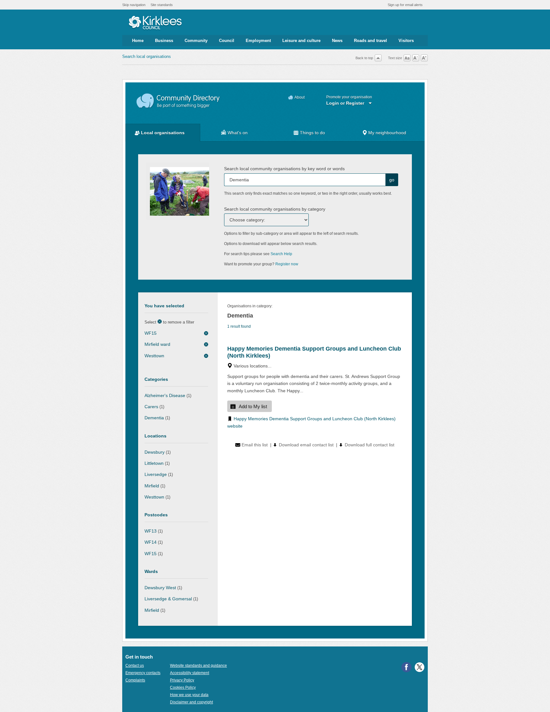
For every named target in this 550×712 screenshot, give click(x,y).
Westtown (154, 355)
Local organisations (163, 132)
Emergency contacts (142, 673)
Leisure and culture (301, 40)
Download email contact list (306, 444)
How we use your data (189, 695)
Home (138, 40)
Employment (258, 40)
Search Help (281, 254)
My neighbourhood (387, 132)
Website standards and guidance (198, 665)
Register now (286, 264)
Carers (151, 406)
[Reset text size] (407, 57)
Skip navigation (133, 5)
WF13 (151, 531)
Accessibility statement (189, 673)
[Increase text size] (424, 57)
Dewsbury (155, 452)
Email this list (255, 444)
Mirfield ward (157, 344)
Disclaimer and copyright (191, 702)
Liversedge (156, 474)
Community (196, 40)
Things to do (312, 132)
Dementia (154, 417)
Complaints (135, 680)
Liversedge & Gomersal (168, 598)
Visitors (406, 40)
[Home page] (155, 23)
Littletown (154, 463)
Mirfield (152, 485)
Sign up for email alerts (405, 5)
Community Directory (178, 101)
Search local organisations (146, 56)
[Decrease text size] (415, 57)
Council (226, 40)
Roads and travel (370, 40)
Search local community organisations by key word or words (284, 168)
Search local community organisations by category (274, 209)
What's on (238, 132)
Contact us (134, 665)
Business (164, 40)
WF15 (151, 333)
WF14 (151, 542)
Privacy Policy (182, 680)
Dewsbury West (160, 587)
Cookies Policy (183, 687)
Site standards (162, 5)
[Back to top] (378, 57)
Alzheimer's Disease (165, 395)
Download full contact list (369, 444)
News (337, 40)
